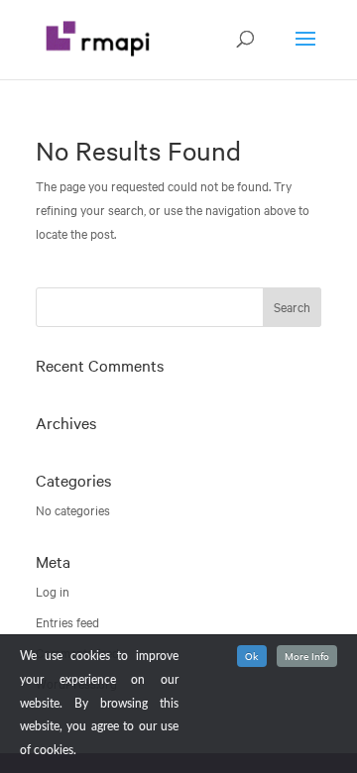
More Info (307, 656)
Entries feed (67, 622)
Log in (52, 592)
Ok (252, 656)
